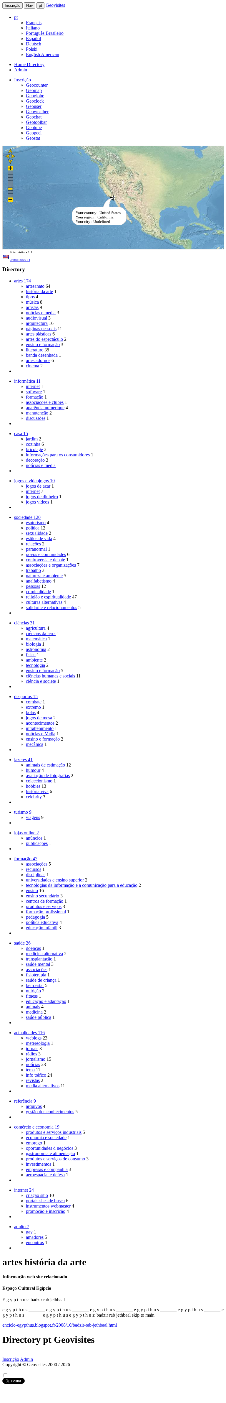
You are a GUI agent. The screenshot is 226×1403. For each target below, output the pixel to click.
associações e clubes (45, 402)
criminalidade (38, 591)
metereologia (38, 1043)
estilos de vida (39, 538)
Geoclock (35, 100)
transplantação (39, 958)
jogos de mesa (39, 717)
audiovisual (36, 317)
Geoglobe (35, 95)
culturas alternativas (44, 602)
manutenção (37, 412)
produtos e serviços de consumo (55, 1158)
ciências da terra (41, 633)
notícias (33, 1064)
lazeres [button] (23, 759)
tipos (30, 296)
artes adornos (38, 360)
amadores (35, 1237)
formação (34, 396)
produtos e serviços (44, 906)
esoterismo (36, 522)
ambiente (34, 659)
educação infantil (41, 927)
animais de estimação (45, 764)
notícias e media (41, 312)
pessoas (33, 586)
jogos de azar (38, 485)
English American (42, 54)
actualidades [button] (29, 1032)
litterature (34, 349)
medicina (34, 1011)
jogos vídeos (37, 501)
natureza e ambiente (44, 575)
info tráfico (36, 1075)
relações (33, 543)
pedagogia (35, 917)
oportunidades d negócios (49, 1148)
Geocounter (37, 85)
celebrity (34, 796)
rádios (31, 1053)
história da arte (39, 291)
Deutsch (33, 43)
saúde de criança (41, 980)
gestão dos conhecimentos (50, 1111)
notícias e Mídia (40, 733)
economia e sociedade (46, 1137)
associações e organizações (51, 565)
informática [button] (27, 381)
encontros (35, 1242)
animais (33, 1006)
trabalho (33, 570)
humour (33, 770)
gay (29, 1231)
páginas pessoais (41, 328)
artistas (32, 307)
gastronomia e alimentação (50, 1153)
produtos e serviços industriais (54, 1132)
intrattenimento (40, 728)
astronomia (36, 649)
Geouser (33, 106)
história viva (37, 791)
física (31, 654)
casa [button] (21, 433)
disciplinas (35, 874)
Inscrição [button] (22, 79)
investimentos (38, 1164)
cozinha (33, 444)
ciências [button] (24, 622)
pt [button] (16, 17)
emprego (34, 1142)
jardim (32, 438)
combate (33, 701)
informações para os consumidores (58, 454)
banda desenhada (42, 355)
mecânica (34, 744)
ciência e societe (41, 681)
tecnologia (35, 665)
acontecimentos (40, 723)
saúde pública (38, 1017)
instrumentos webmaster (48, 1205)
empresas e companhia (47, 1169)
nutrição (33, 990)
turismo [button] (22, 812)
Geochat (33, 116)
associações (36, 863)
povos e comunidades (46, 554)
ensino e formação (43, 344)
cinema (32, 365)
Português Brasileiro (45, 33)
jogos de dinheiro (42, 496)
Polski (31, 49)
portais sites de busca (45, 1200)
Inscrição (12, 5)
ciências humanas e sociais (50, 675)
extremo (33, 707)
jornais (32, 1048)
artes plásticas (38, 333)
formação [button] (25, 858)
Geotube (34, 127)
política (32, 527)
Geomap (34, 90)
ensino (32, 890)
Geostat (33, 138)
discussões (35, 418)
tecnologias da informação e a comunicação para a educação (81, 885)
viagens (33, 817)
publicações (37, 843)
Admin (20, 69)
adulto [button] (21, 1226)
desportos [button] (26, 696)
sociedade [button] (27, 517)
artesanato (35, 286)
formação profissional (46, 911)
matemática (36, 638)
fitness (32, 996)
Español (33, 38)
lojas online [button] (26, 832)
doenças (33, 948)
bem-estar (35, 985)
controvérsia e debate (45, 559)
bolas (31, 712)
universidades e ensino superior (55, 879)
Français (33, 22)
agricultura (36, 628)
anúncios (34, 838)
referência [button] (25, 1100)
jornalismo (35, 1059)
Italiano (33, 27)
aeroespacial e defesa (45, 1174)
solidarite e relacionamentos (51, 607)
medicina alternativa (44, 953)
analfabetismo (38, 580)
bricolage (34, 449)
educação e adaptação (46, 1001)
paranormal (36, 549)
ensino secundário (42, 895)
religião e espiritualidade (48, 596)
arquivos (34, 1106)
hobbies (33, 786)
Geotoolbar (36, 122)
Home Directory (29, 64)
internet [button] (24, 1190)
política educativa (42, 922)
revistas (33, 1080)
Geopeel (33, 132)
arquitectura (37, 323)
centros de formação (44, 901)
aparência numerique (45, 407)
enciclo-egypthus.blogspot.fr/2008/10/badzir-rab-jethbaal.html (59, 1325)
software (34, 391)
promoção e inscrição (45, 1211)
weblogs (33, 1037)
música (32, 302)
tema (30, 1069)
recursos (33, 869)
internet (33, 386)
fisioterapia (36, 974)
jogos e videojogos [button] (34, 480)
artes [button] (22, 280)
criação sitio (37, 1195)
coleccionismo (39, 780)
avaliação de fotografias (48, 775)
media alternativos (42, 1085)
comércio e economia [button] (36, 1126)
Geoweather (37, 111)
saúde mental (38, 964)
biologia (33, 644)
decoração (35, 460)
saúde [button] (22, 942)
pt (40, 5)
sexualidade (37, 533)
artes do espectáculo (44, 339)
